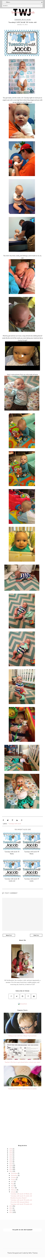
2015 (11, 1171)
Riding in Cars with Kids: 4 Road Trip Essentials (23, 1036)
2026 (11, 1149)
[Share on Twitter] (7, 820)
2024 (11, 1153)
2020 (11, 1161)
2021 (11, 1159)
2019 (11, 1163)
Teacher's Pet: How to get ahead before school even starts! (23, 1062)
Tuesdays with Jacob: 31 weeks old (21, 1196)
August (13, 1179)
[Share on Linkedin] (17, 820)
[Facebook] (11, 996)
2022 (11, 1157)
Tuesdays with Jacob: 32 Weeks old (21, 1194)
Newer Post (9, 935)
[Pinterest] (28, 996)
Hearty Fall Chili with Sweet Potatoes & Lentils (22, 1089)
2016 (11, 1169)
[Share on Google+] (21, 820)
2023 (11, 1155)
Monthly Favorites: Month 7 (18, 1198)
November (14, 1175)
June (12, 1181)
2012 (11, 1210)
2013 (11, 1208)
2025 (11, 1151)
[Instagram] (22, 996)
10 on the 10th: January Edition (19, 1202)
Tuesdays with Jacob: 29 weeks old (21, 1204)
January (13, 1192)
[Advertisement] (22, 1117)
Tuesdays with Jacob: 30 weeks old (21, 1200)
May (12, 1184)
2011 (11, 1212)
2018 (11, 1165)
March (13, 1188)
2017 (11, 1167)
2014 (11, 1206)
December (14, 1173)
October (13, 1177)
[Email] (33, 996)
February (14, 1190)
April (12, 1186)
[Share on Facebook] (3, 820)
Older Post (36, 935)
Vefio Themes (33, 1253)
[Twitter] (16, 996)
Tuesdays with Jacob (22, 19)
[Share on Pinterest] (12, 820)
